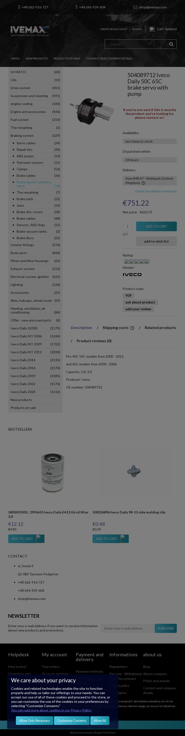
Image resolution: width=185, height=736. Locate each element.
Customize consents (71, 721)
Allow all (100, 721)
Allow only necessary (34, 721)
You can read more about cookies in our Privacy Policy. (51, 710)
